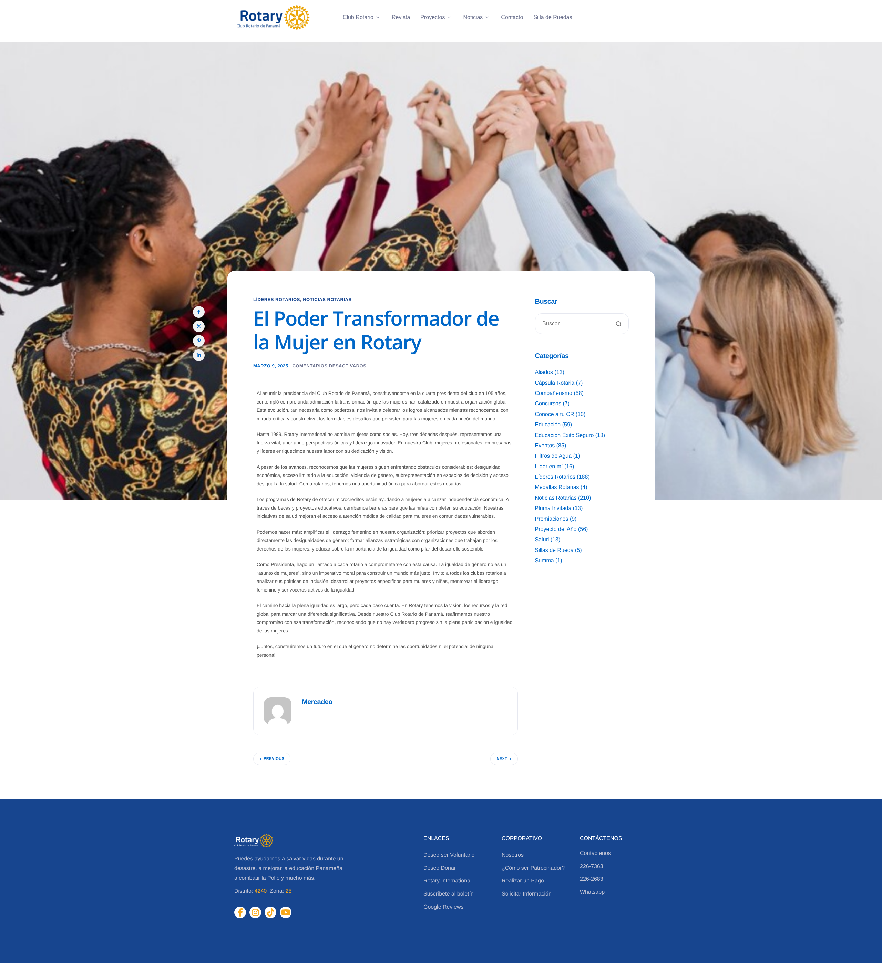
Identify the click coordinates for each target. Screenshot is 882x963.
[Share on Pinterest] (199, 341)
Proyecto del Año (556, 529)
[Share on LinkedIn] (199, 355)
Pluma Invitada (553, 508)
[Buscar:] (582, 323)
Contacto (512, 17)
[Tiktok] (270, 912)
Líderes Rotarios (276, 299)
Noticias (473, 17)
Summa (544, 561)
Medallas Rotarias (557, 487)
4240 (261, 891)
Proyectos (432, 17)
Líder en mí (549, 467)
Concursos (548, 404)
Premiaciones (551, 519)
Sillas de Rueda (554, 550)
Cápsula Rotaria (555, 383)
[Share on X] (199, 326)
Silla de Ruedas (552, 17)
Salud (542, 540)
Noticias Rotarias (327, 299)
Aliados (544, 372)
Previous (274, 759)
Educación (548, 425)
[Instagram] (255, 912)
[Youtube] (285, 912)
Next (501, 759)
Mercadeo (317, 702)
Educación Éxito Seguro (564, 435)
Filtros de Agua (553, 456)
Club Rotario (358, 17)
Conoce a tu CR (554, 414)
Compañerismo (553, 393)
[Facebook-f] (240, 912)
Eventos (545, 446)
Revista (401, 17)
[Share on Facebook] (199, 312)
